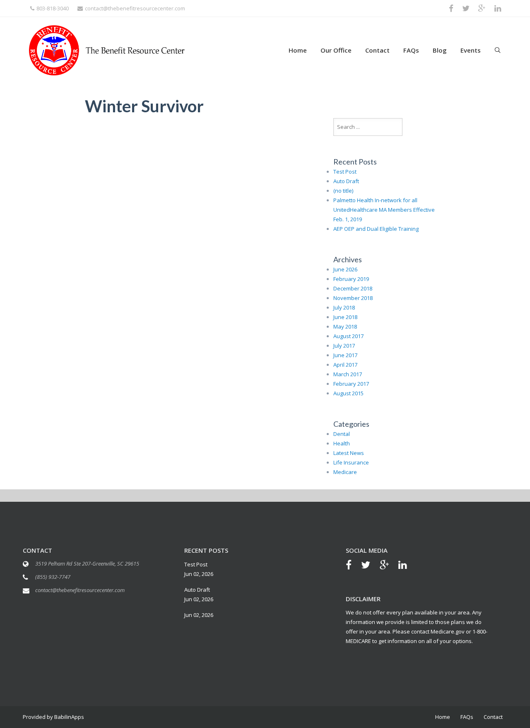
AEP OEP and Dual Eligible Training (376, 228)
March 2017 (347, 374)
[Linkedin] (406, 566)
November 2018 (353, 298)
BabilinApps (68, 717)
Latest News (348, 453)
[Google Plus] (388, 566)
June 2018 (345, 317)
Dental (341, 434)
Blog (440, 50)
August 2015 (348, 393)
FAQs (411, 50)
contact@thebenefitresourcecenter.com (135, 8)
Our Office (336, 50)
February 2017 (351, 383)
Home (298, 50)
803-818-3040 (52, 8)
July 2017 (344, 345)
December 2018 (352, 288)
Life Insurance (351, 462)
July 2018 (344, 307)
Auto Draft (346, 181)
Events (470, 50)
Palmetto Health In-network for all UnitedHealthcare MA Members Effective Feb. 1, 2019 (384, 209)
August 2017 (348, 336)
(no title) (343, 190)
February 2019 (351, 279)
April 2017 (345, 364)
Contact (377, 50)
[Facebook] (353, 566)
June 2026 (345, 269)
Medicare (345, 472)
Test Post (345, 171)
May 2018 (345, 326)
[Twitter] (369, 566)
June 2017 (345, 355)
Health (341, 443)
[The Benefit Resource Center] (107, 49)
